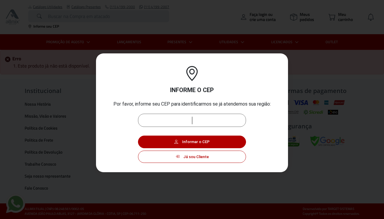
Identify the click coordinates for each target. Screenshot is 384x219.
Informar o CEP (195, 142)
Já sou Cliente (195, 156)
